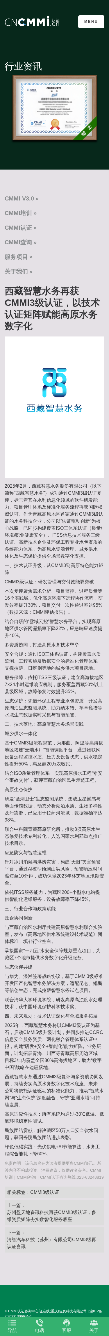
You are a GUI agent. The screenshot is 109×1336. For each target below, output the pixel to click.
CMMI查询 (18, 242)
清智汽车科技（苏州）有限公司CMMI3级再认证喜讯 (51, 1243)
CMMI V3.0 (19, 198)
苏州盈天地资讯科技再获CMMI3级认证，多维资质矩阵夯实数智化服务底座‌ (51, 1216)
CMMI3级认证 (44, 1192)
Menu (91, 22)
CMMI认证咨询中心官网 (33, 21)
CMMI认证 (18, 227)
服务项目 (16, 257)
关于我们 (16, 271)
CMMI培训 (18, 213)
